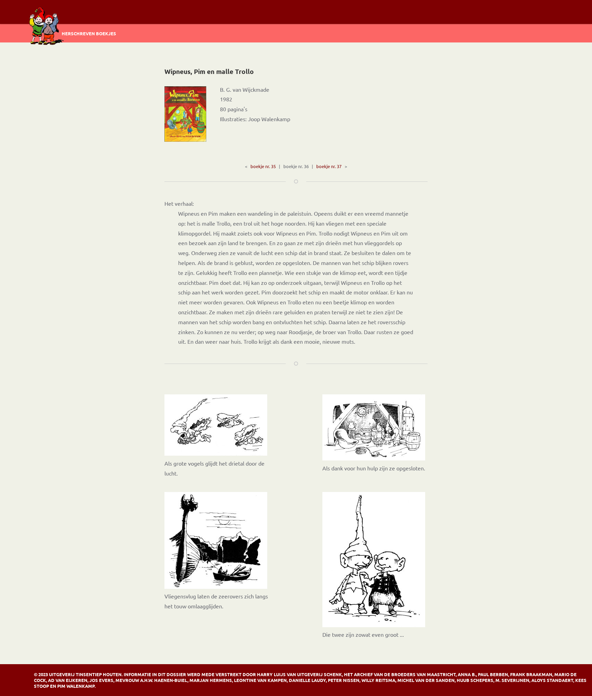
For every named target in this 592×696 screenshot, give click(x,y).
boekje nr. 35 (263, 166)
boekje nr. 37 (329, 166)
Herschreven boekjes (89, 33)
